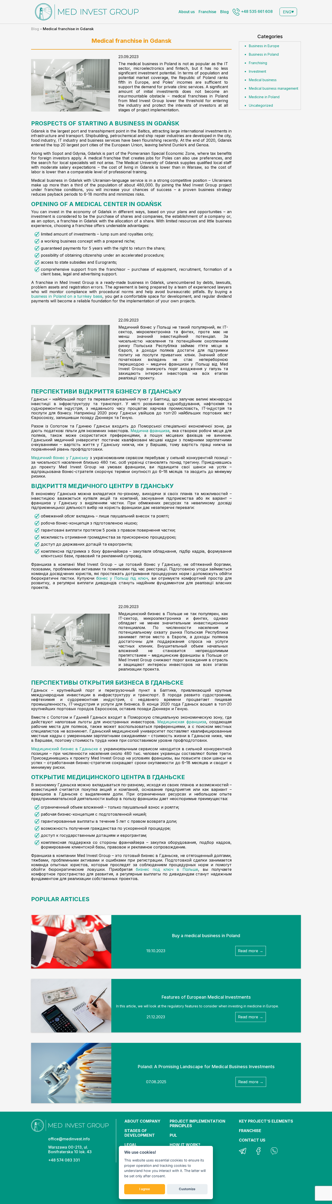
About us (186, 11)
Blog (224, 11)
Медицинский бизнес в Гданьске (64, 748)
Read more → (250, 950)
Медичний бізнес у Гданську (59, 457)
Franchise (207, 11)
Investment (257, 71)
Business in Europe (264, 46)
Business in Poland (264, 54)
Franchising (258, 63)
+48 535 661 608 (256, 11)
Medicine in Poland (264, 97)
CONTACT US (252, 1140)
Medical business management (273, 88)
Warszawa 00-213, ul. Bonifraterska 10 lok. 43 (70, 1149)
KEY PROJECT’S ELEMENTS (266, 1121)
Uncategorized (261, 105)
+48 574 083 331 (64, 1160)
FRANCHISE (250, 1130)
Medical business (263, 80)
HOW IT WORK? (185, 1144)
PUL (173, 1135)
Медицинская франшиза (181, 721)
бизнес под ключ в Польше (167, 869)
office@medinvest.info (69, 1138)
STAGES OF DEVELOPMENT (139, 1133)
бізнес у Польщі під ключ (122, 578)
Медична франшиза (150, 430)
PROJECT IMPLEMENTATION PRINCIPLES (197, 1123)
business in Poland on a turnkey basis (66, 296)
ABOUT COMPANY (142, 1121)
